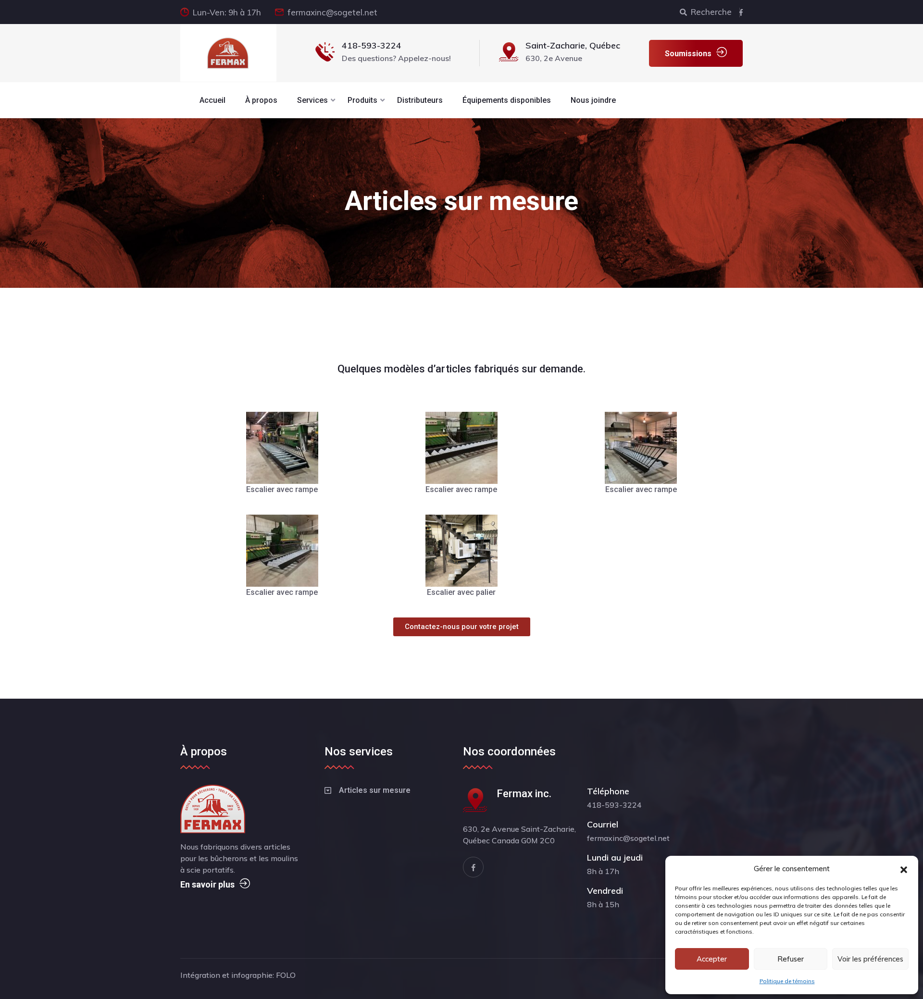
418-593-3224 (371, 45)
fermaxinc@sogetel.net (332, 12)
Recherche (711, 12)
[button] (904, 869)
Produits (362, 100)
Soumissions (688, 53)
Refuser (790, 958)
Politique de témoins (787, 981)
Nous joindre (593, 100)
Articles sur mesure (375, 790)
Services (312, 100)
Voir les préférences (870, 958)
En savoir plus (207, 884)
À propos (261, 100)
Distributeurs (420, 100)
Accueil (212, 100)
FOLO (286, 975)
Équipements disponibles (506, 100)
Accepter (712, 958)
